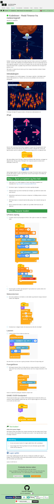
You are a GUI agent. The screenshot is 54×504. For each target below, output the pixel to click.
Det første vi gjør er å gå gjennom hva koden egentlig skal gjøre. (24, 187)
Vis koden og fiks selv (36, 476)
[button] (42, 11)
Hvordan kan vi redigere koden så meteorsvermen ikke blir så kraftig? (25, 327)
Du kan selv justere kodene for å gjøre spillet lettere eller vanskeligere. (26, 443)
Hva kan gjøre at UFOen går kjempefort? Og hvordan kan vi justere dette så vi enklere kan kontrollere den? (27, 289)
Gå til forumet (26, 476)
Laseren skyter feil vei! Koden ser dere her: (19, 333)
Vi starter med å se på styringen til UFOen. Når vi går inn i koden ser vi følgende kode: (28, 218)
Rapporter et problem (18, 476)
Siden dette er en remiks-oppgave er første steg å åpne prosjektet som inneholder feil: (25, 183)
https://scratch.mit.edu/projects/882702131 (26, 183)
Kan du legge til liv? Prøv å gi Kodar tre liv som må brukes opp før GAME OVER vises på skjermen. (27, 446)
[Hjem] (1, 10)
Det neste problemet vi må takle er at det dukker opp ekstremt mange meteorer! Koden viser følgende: (28, 297)
